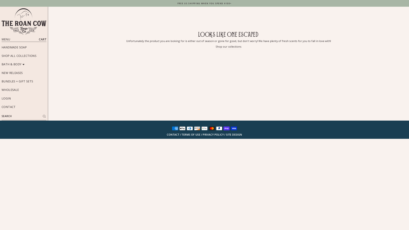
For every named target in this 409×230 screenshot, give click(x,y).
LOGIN (6, 98)
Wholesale (10, 90)
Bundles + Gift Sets (17, 81)
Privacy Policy (213, 134)
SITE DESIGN (234, 134)
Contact (9, 107)
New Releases (12, 73)
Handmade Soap (14, 47)
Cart (42, 39)
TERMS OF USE (191, 134)
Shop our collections (228, 46)
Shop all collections (19, 56)
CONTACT (173, 134)
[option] (204, 3)
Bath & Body (11, 64)
